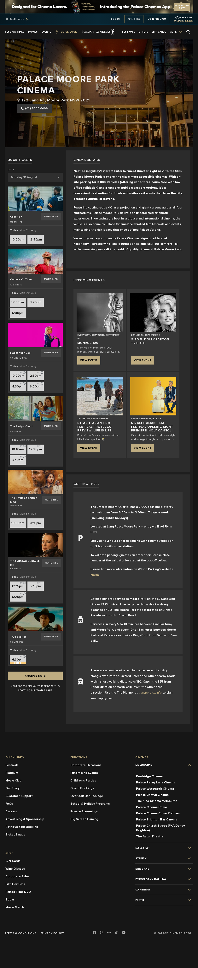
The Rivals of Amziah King (23, 500)
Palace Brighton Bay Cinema (156, 819)
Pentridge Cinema (149, 776)
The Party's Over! (21, 426)
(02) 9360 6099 (36, 108)
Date (11, 169)
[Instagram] (101, 933)
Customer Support (19, 796)
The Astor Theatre (150, 836)
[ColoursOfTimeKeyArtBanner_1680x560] (35, 261)
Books (10, 899)
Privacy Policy (52, 933)
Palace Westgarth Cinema (155, 789)
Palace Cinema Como (151, 807)
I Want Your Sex (20, 352)
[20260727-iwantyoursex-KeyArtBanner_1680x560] (35, 335)
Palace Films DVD (18, 892)
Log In (115, 19)
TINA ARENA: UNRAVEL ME (25, 563)
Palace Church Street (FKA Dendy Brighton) (160, 828)
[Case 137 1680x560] (35, 199)
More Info (51, 216)
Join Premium (157, 19)
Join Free (134, 19)
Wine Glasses (15, 869)
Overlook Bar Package (86, 796)
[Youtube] (123, 933)
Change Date (35, 675)
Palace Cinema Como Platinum (158, 813)
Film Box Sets (15, 884)
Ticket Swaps (15, 834)
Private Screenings (84, 811)
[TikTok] (116, 932)
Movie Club (13, 780)
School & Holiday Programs (90, 804)
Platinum (11, 773)
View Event (89, 360)
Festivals (11, 765)
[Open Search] (188, 32)
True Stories (18, 636)
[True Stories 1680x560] (35, 619)
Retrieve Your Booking (21, 827)
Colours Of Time (21, 279)
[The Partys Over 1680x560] (35, 408)
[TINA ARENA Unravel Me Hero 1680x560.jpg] (35, 545)
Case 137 (16, 216)
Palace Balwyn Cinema (152, 795)
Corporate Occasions (85, 765)
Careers (11, 811)
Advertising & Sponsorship (24, 819)
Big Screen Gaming (84, 819)
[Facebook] (94, 933)
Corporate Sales (17, 876)
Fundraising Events (84, 773)
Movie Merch (14, 907)
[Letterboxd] (109, 932)
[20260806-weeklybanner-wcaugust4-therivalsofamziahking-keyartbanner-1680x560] (35, 482)
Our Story (12, 788)
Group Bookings (82, 788)
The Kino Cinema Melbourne (156, 801)
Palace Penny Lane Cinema (155, 782)
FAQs (9, 804)
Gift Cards (12, 861)
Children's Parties (83, 780)
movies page (44, 690)
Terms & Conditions (21, 933)
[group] (21, 19)
